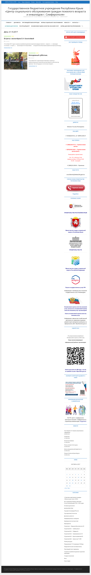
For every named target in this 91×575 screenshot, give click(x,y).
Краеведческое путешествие (71, 521)
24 (69, 483)
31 (69, 486)
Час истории (67, 561)
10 (69, 477)
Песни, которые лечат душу (71, 445)
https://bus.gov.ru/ (81, 371)
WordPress (18, 570)
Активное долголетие (11, 26)
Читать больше (10, 48)
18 (72, 480)
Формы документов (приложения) (70, 26)
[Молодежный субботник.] (15, 60)
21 (81, 480)
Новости (66, 22)
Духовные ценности (69, 516)
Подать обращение (26, 2)
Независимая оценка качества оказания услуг (45, 26)
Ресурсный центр (24, 26)
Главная (8, 22)
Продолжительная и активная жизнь (73, 546)
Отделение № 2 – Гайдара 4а (71, 531)
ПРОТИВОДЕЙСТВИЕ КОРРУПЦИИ (30, 22)
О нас (19, 2)
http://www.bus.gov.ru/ (81, 323)
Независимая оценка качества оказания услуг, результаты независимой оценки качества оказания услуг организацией (75, 308)
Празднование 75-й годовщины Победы (74, 544)
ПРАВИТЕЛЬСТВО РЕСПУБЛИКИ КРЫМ (75, 212)
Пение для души (68, 541)
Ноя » (68, 488)
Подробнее (75, 194)
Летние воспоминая (69, 440)
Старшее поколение (69, 555)
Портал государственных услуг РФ (75, 287)
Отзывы (33, 2)
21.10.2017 (7, 41)
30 (67, 486)
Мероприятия (7, 36)
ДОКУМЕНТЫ (17, 22)
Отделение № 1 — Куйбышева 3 (72, 528)
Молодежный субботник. (38, 55)
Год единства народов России (71, 510)
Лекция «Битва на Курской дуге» (72, 453)
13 (78, 477)
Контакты (75, 22)
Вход (57, 2)
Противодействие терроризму (71, 549)
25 (72, 483)
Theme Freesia (12, 570)
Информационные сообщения (71, 518)
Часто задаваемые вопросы (48, 2)
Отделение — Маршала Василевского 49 (74, 526)
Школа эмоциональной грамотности (73, 449)
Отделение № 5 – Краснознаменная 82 (73, 536)
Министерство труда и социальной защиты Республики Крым (76, 231)
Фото (13, 36)
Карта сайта (38, 2)
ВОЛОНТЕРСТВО (68, 508)
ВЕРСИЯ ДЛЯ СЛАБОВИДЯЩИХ (75, 37)
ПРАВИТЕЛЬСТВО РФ (75, 250)
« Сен (65, 488)
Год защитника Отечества (70, 513)
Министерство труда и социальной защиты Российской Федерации (76, 269)
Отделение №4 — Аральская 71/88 (72, 539)
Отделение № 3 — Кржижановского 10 (73, 533)
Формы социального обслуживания (52, 22)
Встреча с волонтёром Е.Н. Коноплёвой (19, 38)
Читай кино (67, 436)
